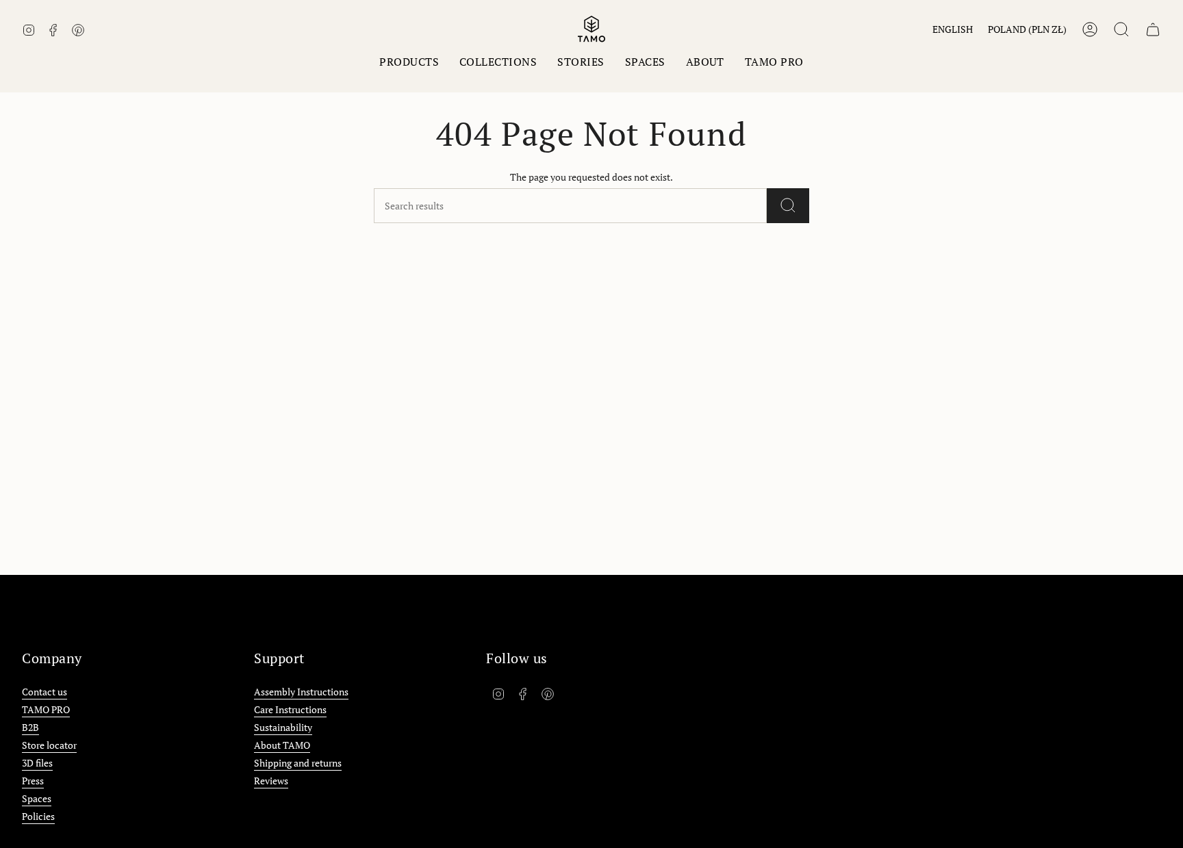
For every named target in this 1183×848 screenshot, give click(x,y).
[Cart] (1153, 29)
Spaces (36, 798)
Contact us (44, 691)
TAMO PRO (46, 709)
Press (33, 780)
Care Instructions (290, 709)
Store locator (49, 744)
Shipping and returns (298, 762)
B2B (30, 727)
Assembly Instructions (301, 691)
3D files (37, 762)
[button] (409, 62)
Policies (38, 816)
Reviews (271, 780)
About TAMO (282, 744)
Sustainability (283, 727)
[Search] (788, 205)
